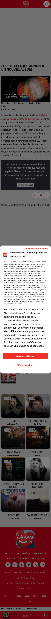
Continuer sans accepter (36, 248)
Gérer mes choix (25, 364)
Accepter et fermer (25, 355)
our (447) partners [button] (16, 262)
